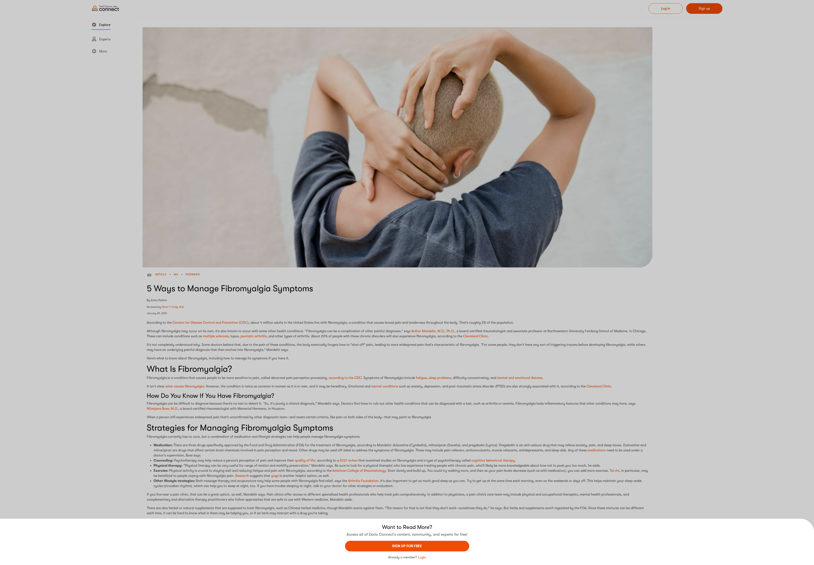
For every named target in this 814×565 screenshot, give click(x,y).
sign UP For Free (407, 546)
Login (422, 557)
